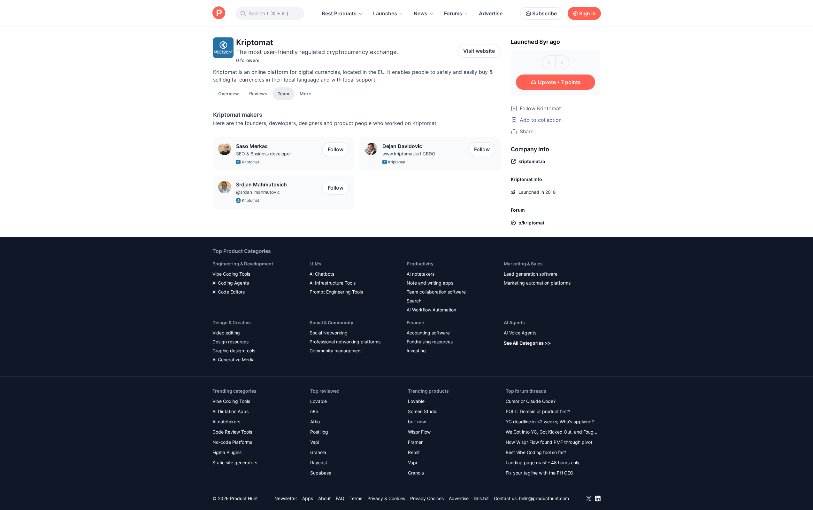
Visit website (479, 51)
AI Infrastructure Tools (333, 283)
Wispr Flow (419, 432)
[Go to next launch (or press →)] (562, 62)
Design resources (230, 341)
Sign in (587, 13)
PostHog (319, 432)
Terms (355, 498)
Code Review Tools (232, 432)
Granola (318, 452)
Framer (415, 442)
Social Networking (329, 332)
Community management (336, 350)
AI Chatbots (322, 274)
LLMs (315, 263)
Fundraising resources (430, 341)
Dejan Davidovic (402, 146)
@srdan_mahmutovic (258, 192)
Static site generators (234, 462)
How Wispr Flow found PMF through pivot (549, 442)
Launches (385, 13)
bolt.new (417, 421)
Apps (307, 498)
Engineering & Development (242, 263)
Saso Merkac (252, 146)
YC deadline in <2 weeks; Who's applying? (550, 421)
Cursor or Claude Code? (531, 401)
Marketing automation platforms (537, 283)
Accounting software (428, 332)
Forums (453, 13)
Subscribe (544, 13)
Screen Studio (422, 411)
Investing (416, 350)
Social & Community (331, 322)
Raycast (318, 462)
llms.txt (481, 498)
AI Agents (514, 322)
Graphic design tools (233, 350)
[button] (305, 93)
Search (414, 300)
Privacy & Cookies (386, 498)
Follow (335, 149)
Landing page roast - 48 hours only (542, 462)
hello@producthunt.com (544, 498)
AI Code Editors (228, 291)
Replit (414, 452)
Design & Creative (231, 322)
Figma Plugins (227, 452)
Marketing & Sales (523, 263)
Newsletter (285, 498)
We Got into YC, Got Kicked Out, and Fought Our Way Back (552, 432)
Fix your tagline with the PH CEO (539, 472)
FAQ (340, 498)
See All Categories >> (527, 343)
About (324, 498)
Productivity (420, 263)
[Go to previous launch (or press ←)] (548, 62)
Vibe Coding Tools (231, 274)
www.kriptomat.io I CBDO (408, 153)
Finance (415, 322)
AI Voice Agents (520, 332)
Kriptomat (250, 162)
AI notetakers (420, 274)
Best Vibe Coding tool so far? (536, 452)
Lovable (318, 401)
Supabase (320, 472)
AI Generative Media (233, 359)
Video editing (226, 332)
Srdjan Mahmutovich (261, 184)
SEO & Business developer (263, 153)
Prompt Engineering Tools (336, 291)
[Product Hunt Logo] (218, 13)
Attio (315, 421)
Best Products (339, 13)
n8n (314, 411)
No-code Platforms (232, 442)
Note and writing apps (430, 283)
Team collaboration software (436, 291)
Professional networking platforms (345, 341)
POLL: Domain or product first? (538, 411)
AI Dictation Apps (230, 411)
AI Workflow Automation (431, 309)
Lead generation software (530, 274)
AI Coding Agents (230, 283)
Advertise (490, 13)
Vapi (314, 442)
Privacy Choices (427, 498)
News (420, 13)
